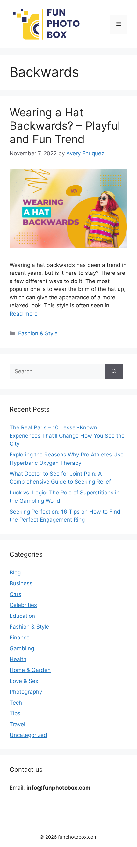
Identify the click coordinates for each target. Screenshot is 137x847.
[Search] (114, 371)
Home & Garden (30, 670)
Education (22, 616)
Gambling (22, 648)
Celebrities (23, 605)
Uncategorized (28, 735)
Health (18, 659)
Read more (24, 313)
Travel (17, 724)
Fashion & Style (38, 333)
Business (21, 583)
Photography (26, 692)
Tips (15, 713)
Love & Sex (24, 681)
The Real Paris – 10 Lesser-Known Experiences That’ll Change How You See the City (67, 435)
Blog (15, 572)
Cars (15, 594)
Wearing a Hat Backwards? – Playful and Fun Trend (65, 126)
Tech (16, 702)
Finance (20, 637)
